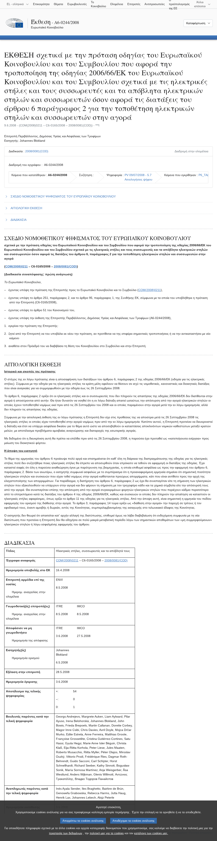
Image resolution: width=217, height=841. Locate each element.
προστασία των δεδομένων (65, 833)
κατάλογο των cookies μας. (151, 833)
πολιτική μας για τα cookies (107, 833)
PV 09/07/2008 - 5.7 (138, 175)
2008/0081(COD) (36, 151)
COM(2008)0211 (16, 266)
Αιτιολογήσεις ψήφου (138, 179)
